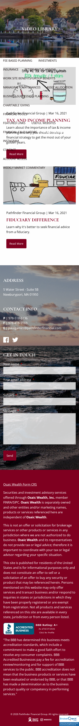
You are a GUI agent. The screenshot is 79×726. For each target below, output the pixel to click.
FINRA (7, 502)
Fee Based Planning (17, 60)
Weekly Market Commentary (24, 168)
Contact (9, 150)
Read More (16, 243)
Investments (47, 60)
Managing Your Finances (21, 87)
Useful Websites (43, 123)
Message (25, 411)
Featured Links (14, 123)
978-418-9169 (17, 323)
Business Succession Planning (26, 96)
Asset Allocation (59, 87)
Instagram (11, 141)
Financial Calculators (20, 132)
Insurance (10, 69)
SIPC (16, 502)
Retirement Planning (40, 69)
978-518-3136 (18, 318)
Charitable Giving (16, 105)
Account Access (15, 159)
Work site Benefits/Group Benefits (29, 78)
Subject (24, 395)
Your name (26, 364)
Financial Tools (15, 114)
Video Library (53, 132)
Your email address (32, 380)
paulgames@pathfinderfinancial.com (34, 328)
